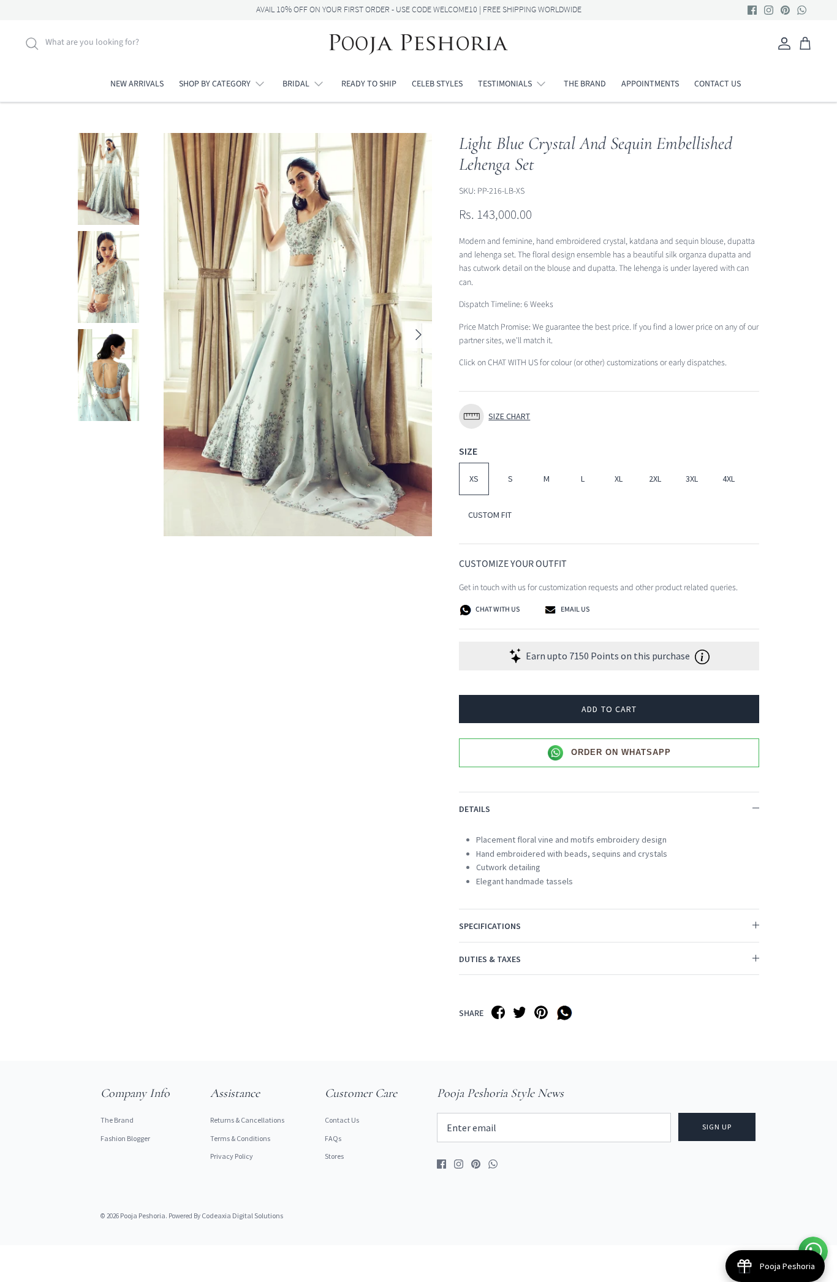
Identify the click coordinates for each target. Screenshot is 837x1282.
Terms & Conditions (240, 1138)
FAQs (333, 1138)
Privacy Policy (231, 1156)
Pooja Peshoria (142, 1215)
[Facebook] (752, 10)
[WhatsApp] (801, 10)
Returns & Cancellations (247, 1120)
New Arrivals (137, 84)
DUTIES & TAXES (490, 959)
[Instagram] (768, 10)
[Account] (782, 43)
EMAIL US (574, 609)
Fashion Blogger (125, 1138)
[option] (298, 335)
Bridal (295, 84)
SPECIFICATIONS (490, 925)
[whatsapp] (566, 1012)
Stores (334, 1156)
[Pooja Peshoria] (418, 43)
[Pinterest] (785, 10)
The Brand (585, 84)
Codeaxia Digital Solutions (242, 1215)
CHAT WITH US (497, 609)
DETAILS (474, 808)
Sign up (717, 1126)
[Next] (418, 334)
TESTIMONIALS (505, 84)
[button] (609, 416)
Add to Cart (609, 709)
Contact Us (717, 84)
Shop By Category (215, 84)
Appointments (650, 84)
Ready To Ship (368, 84)
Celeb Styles (437, 84)
